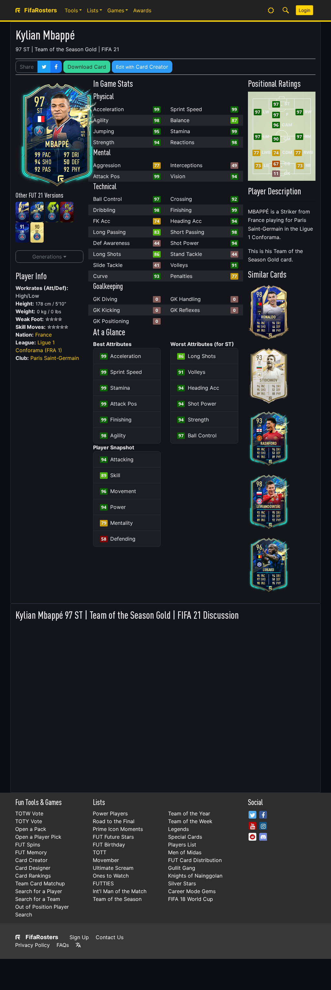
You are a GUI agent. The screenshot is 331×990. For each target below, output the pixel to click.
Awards (142, 10)
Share (27, 66)
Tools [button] (71, 10)
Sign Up (79, 937)
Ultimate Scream (113, 868)
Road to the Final (113, 821)
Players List (182, 844)
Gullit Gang (181, 868)
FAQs (63, 945)
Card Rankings (33, 875)
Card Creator (142, 66)
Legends (178, 829)
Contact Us (109, 937)
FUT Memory (31, 852)
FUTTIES (103, 883)
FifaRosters (42, 937)
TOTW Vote (29, 813)
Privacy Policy (32, 945)
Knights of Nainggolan (195, 875)
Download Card (87, 66)
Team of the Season (117, 899)
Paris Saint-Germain (54, 358)
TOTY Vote (28, 821)
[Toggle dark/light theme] (270, 10)
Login (304, 10)
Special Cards (185, 837)
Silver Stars (182, 883)
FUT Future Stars (113, 837)
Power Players (110, 813)
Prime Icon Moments (118, 829)
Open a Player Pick (38, 837)
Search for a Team (37, 899)
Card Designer (32, 868)
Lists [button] (92, 10)
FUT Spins (27, 844)
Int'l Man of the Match (119, 891)
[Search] (285, 10)
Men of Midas (184, 852)
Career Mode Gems (192, 891)
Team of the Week (190, 821)
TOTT (99, 852)
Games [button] (115, 10)
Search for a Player (38, 891)
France (43, 334)
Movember (106, 860)
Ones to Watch (111, 875)
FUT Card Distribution (195, 860)
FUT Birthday (109, 844)
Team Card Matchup (40, 883)
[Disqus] (165, 705)
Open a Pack (30, 829)
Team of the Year (189, 813)
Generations (47, 256)
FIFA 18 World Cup (190, 899)
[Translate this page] (78, 945)
